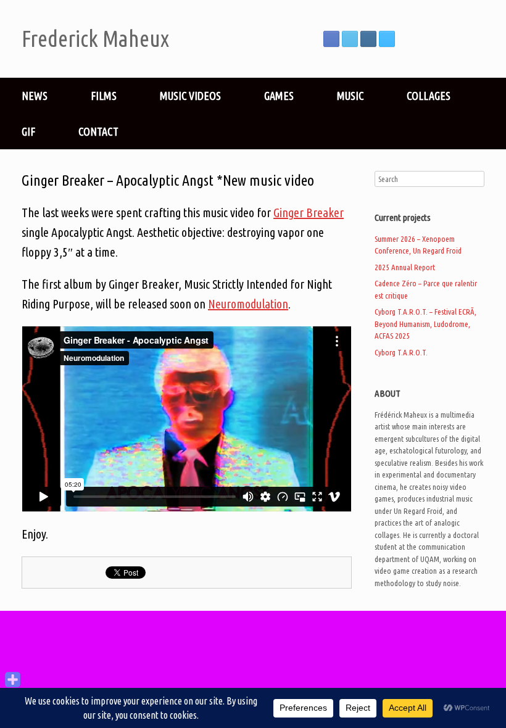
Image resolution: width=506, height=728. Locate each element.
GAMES (279, 95)
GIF (28, 131)
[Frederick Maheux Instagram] (368, 39)
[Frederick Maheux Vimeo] (387, 39)
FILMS (104, 95)
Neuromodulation (248, 304)
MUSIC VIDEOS (190, 95)
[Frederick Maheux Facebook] (331, 39)
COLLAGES (428, 95)
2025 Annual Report (405, 267)
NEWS (35, 95)
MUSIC (350, 95)
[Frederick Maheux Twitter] (350, 39)
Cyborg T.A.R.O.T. (401, 352)
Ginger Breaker (308, 212)
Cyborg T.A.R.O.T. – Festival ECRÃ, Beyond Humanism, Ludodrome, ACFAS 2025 (425, 323)
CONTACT (98, 131)
